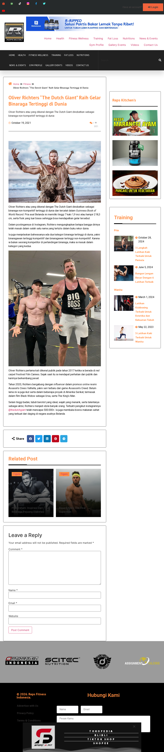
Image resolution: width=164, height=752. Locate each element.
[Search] (160, 60)
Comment (15, 549)
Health (22, 55)
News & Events (17, 65)
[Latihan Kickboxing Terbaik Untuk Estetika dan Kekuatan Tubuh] (123, 303)
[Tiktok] (20, 3)
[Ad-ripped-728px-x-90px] (84, 30)
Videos (69, 65)
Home (12, 55)
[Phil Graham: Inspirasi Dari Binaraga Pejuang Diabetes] (30, 493)
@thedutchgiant (17, 409)
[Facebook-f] (36, 3)
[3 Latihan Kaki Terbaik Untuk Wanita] (123, 333)
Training (56, 55)
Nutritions (83, 55)
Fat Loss (69, 55)
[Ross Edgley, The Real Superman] (78, 493)
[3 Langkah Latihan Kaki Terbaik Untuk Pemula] (123, 243)
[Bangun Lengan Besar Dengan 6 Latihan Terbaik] (123, 273)
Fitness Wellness (38, 55)
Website (13, 616)
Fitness (27, 84)
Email (12, 603)
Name (13, 590)
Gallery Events (53, 65)
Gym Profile (35, 65)
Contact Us (82, 65)
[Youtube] (3, 10)
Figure (16, 474)
